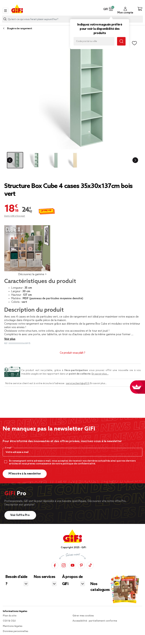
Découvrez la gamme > (32, 274)
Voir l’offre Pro (20, 515)
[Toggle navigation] (5, 10)
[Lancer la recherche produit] (5, 19)
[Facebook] (54, 564)
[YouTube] (72, 564)
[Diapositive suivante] (133, 160)
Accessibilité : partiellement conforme (94, 621)
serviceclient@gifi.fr (77, 383)
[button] (111, 9)
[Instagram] (63, 564)
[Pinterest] (81, 564)
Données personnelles (15, 631)
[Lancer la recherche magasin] (121, 41)
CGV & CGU (9, 621)
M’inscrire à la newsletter (24, 473)
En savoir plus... (100, 373)
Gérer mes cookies (83, 615)
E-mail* (9, 448)
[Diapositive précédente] (11, 160)
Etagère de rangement (19, 28)
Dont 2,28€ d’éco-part (14, 216)
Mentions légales (12, 626)
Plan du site (9, 615)
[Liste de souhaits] (134, 43)
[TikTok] (90, 564)
